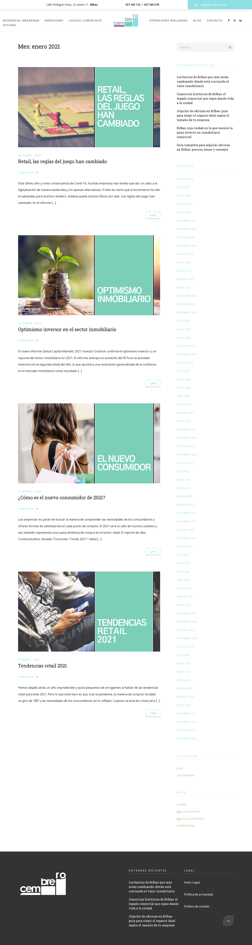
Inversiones (54, 20)
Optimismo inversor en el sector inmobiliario (67, 329)
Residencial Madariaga (21, 20)
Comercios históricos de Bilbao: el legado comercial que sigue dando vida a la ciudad (205, 98)
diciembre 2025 (186, 220)
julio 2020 (183, 655)
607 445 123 (133, 4)
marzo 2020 (184, 688)
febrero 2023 (185, 412)
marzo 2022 (184, 496)
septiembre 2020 (187, 638)
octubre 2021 (186, 529)
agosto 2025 (185, 254)
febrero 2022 (185, 504)
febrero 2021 (185, 596)
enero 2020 (184, 705)
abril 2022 (183, 488)
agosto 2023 (185, 362)
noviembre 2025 (187, 229)
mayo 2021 (184, 571)
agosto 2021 (185, 546)
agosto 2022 (185, 463)
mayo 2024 (184, 337)
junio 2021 (184, 563)
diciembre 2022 (186, 429)
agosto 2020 (185, 646)
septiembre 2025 (187, 245)
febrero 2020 (185, 696)
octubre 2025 (186, 237)
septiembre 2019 (187, 738)
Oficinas (9, 25)
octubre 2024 (186, 304)
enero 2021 (184, 604)
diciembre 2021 (186, 513)
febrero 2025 (185, 279)
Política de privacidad (198, 894)
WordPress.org (186, 825)
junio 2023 (184, 379)
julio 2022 (183, 471)
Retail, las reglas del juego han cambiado (62, 161)
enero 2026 (184, 212)
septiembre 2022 (187, 454)
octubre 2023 (186, 346)
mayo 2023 (184, 387)
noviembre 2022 (187, 437)
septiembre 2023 (187, 354)
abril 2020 (183, 680)
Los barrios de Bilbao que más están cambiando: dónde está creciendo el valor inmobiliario (203, 81)
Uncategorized (186, 775)
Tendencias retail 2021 (42, 666)
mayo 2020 (184, 671)
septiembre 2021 (187, 538)
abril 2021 (183, 580)
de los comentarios (190, 818)
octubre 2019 (186, 730)
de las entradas (188, 811)
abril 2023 (183, 396)
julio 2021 (183, 554)
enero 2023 (184, 421)
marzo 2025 (184, 270)
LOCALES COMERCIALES (85, 20)
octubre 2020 (186, 630)
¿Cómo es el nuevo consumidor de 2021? (61, 497)
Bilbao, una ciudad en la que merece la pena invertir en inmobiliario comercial (205, 132)
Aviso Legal (192, 882)
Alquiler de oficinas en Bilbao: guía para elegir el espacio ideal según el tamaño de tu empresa (203, 115)
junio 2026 (184, 195)
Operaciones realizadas (168, 20)
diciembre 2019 (186, 713)
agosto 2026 (185, 179)
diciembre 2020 (186, 613)
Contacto (214, 20)
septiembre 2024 (187, 312)
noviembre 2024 (187, 296)
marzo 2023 (184, 404)
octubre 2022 (186, 446)
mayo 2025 (184, 262)
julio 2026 (183, 187)
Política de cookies (196, 906)
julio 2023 (183, 371)
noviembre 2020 (187, 621)
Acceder (181, 804)
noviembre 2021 (187, 521)
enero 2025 (184, 287)
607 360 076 (151, 4)
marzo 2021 (184, 588)
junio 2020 (184, 663)
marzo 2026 (184, 204)
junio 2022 (184, 479)
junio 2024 (184, 329)
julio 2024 (183, 320)
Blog (197, 20)
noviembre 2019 (187, 721)
